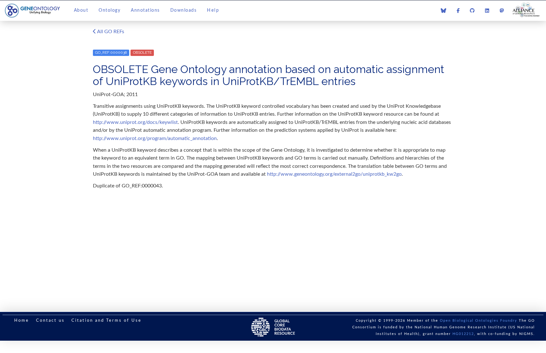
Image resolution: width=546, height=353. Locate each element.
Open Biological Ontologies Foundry (478, 320)
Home (21, 321)
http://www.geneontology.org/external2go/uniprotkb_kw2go (334, 174)
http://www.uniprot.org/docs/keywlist (135, 122)
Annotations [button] (145, 10)
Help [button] (213, 10)
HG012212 (463, 334)
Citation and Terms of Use (106, 321)
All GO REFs (110, 31)
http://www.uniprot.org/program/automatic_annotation (155, 138)
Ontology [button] (109, 10)
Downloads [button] (183, 10)
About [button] (81, 10)
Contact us (50, 321)
